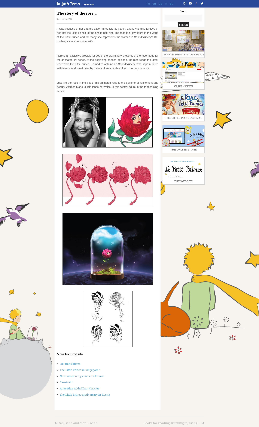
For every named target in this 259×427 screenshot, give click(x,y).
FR (148, 3)
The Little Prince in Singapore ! (80, 370)
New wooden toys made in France (82, 376)
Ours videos (183, 86)
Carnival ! (66, 382)
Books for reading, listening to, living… (171, 423)
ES (171, 3)
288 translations (70, 364)
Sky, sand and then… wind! (78, 423)
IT (166, 3)
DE (160, 3)
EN (154, 3)
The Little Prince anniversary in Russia (85, 394)
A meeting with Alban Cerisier (79, 388)
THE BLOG (88, 4)
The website (183, 181)
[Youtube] (190, 3)
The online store (183, 149)
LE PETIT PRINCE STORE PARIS (183, 54)
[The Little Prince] (68, 4)
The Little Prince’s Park (183, 117)
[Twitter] (201, 3)
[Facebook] (196, 3)
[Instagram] (184, 3)
